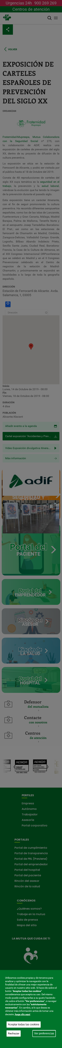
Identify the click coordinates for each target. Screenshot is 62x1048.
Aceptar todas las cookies (23, 1024)
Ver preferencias (44, 1033)
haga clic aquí (22, 1014)
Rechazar (13, 1033)
